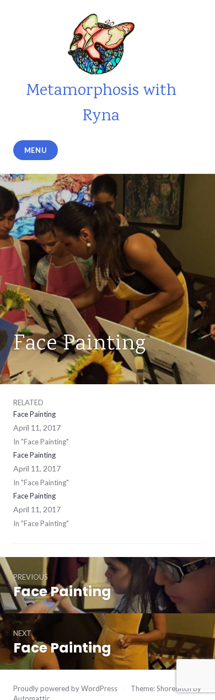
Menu (35, 150)
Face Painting (34, 414)
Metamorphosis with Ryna (101, 104)
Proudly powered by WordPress (65, 688)
